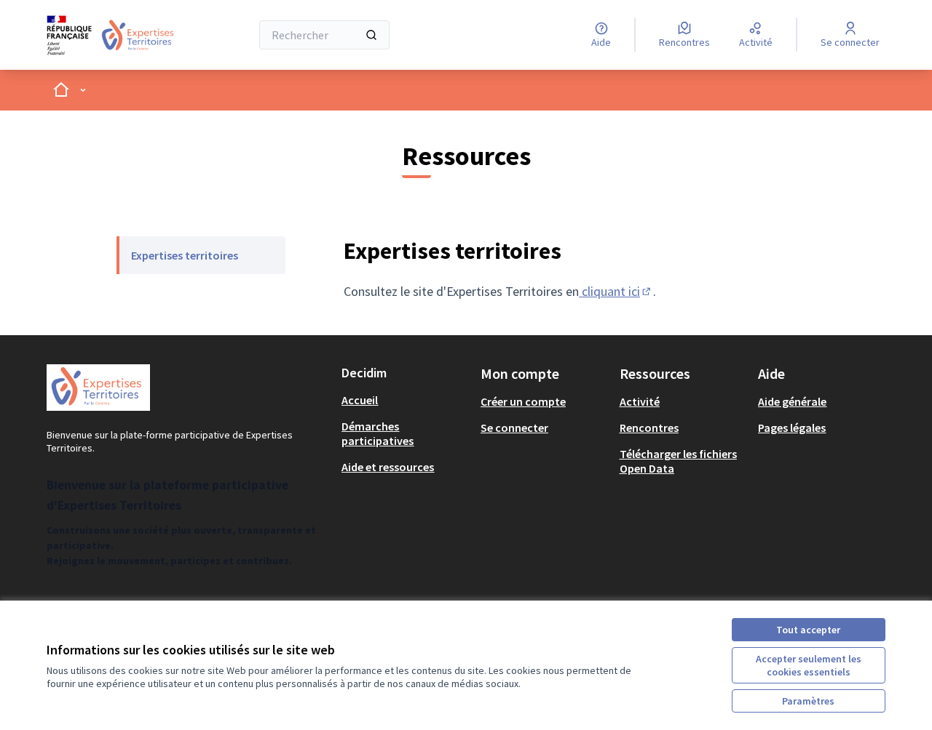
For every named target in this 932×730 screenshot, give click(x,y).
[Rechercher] (371, 35)
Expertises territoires (184, 255)
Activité (640, 401)
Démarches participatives (377, 433)
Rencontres (649, 427)
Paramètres (808, 700)
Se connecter (514, 427)
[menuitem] (200, 255)
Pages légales (792, 427)
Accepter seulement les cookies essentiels (808, 665)
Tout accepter (808, 629)
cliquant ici (616, 291)
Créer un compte (523, 401)
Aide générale (792, 401)
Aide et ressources (387, 467)
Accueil (359, 400)
